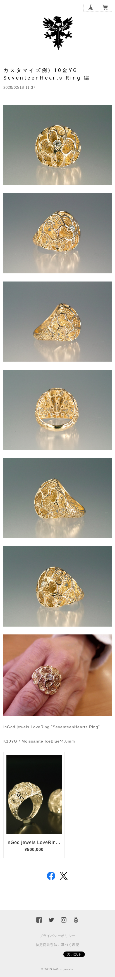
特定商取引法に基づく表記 (57, 945)
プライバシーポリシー (57, 936)
